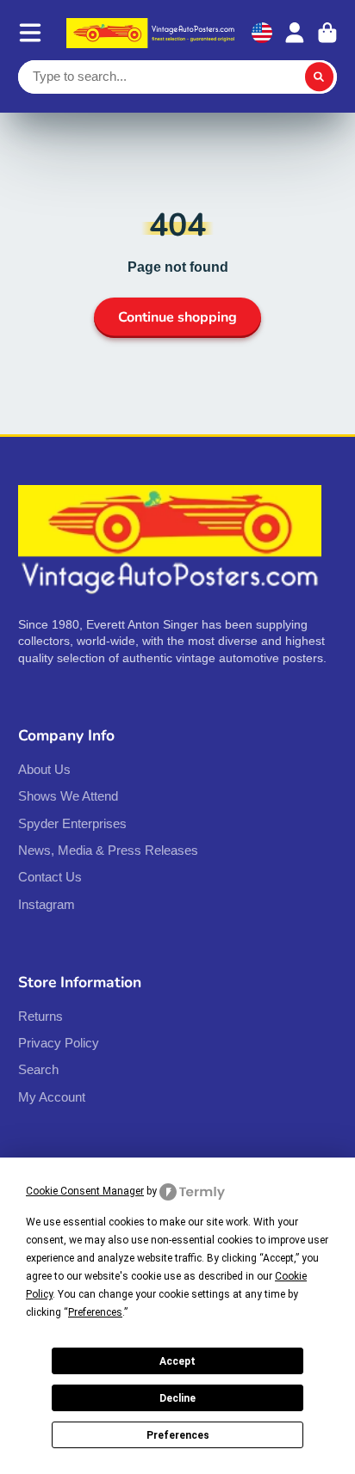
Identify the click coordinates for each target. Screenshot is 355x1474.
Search (38, 1069)
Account (294, 32)
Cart (327, 32)
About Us (44, 769)
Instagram (46, 904)
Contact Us (50, 876)
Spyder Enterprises (72, 823)
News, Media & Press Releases (108, 850)
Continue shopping (177, 317)
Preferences (177, 1435)
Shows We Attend (68, 796)
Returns (40, 1016)
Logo (152, 33)
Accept (177, 1361)
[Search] (319, 77)
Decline (177, 1398)
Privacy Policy (58, 1042)
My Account (51, 1097)
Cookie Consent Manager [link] (85, 1191)
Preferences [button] (95, 1312)
